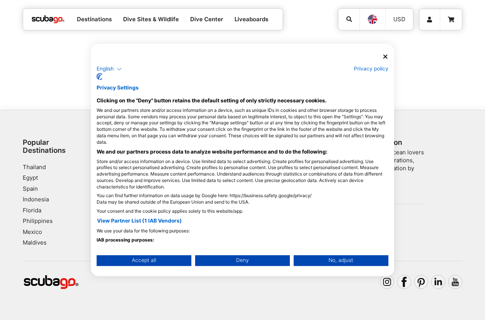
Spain (30, 188)
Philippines (38, 220)
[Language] (372, 19)
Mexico (32, 231)
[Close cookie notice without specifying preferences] (385, 57)
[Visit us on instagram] (387, 282)
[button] (109, 69)
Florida (32, 210)
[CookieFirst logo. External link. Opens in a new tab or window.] (99, 77)
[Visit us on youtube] (455, 282)
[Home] (48, 19)
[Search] (349, 19)
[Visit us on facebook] (404, 282)
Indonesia (36, 199)
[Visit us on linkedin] (438, 282)
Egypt (30, 177)
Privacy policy (371, 69)
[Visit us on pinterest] (421, 282)
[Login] (429, 19)
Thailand (34, 167)
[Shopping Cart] (451, 19)
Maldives (35, 242)
